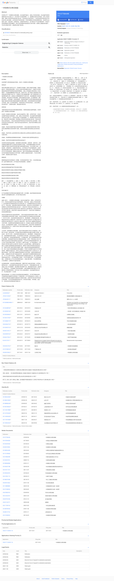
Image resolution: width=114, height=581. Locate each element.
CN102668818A (6, 308)
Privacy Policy (70, 578)
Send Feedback (45, 578)
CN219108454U (6, 489)
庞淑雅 (72, 26)
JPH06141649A (6, 296)
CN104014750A (6, 317)
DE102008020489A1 (8, 302)
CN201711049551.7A (8, 530)
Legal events (60, 64)
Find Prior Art (73, 19)
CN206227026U (6, 337)
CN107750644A (6, 437)
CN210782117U (6, 476)
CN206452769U (6, 346)
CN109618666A (6, 406)
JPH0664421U (6, 299)
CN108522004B (6, 397)
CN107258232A (6, 349)
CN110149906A (6, 453)
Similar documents (68, 64)
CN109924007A (6, 473)
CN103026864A (6, 314)
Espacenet (66, 68)
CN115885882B (6, 486)
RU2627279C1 (6, 340)
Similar (81, 19)
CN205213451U (6, 330)
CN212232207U (6, 495)
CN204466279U (6, 324)
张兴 (69, 26)
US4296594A (6, 293)
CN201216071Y (6, 502)
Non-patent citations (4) (75, 62)
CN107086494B (6, 456)
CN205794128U (6, 499)
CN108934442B (6, 450)
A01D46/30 (7, 32)
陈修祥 (63, 26)
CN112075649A (6, 413)
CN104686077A (6, 321)
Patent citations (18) (64, 62)
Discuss (80, 68)
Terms (62, 578)
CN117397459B (6, 419)
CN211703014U (6, 505)
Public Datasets (55, 578)
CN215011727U (6, 469)
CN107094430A (6, 440)
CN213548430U (6, 515)
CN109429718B (6, 466)
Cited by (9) (85, 62)
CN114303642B (6, 416)
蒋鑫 (76, 26)
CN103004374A (6, 311)
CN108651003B (6, 400)
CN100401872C (6, 460)
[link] (17, 33)
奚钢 (78, 26)
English (68, 23)
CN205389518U (6, 334)
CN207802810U (6, 492)
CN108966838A (6, 463)
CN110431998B (6, 410)
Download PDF (63, 19)
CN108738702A (6, 508)
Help (76, 578)
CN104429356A (6, 443)
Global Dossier (73, 68)
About (38, 578)
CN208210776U (6, 512)
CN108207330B (6, 479)
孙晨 (67, 26)
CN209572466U (6, 482)
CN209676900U (6, 352)
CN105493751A (6, 327)
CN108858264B (6, 403)
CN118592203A (6, 423)
